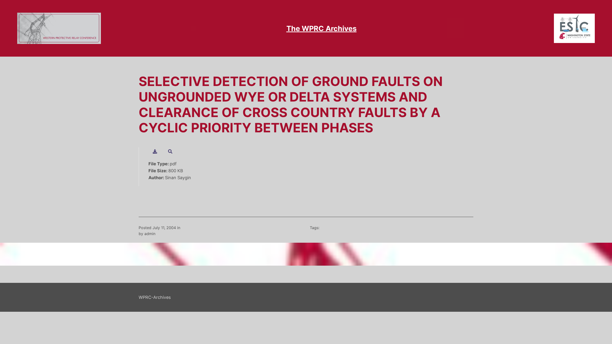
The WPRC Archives (321, 28)
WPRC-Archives (155, 297)
